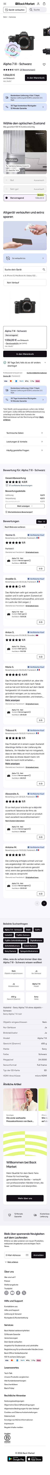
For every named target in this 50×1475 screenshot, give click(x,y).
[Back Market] (24, 4)
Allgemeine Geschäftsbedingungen (19, 1405)
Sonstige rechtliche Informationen (18, 1420)
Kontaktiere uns (10, 1306)
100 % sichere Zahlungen (14, 1357)
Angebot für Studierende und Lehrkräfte (21, 1345)
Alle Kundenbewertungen (15, 1380)
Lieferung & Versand (12, 1314)
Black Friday (9, 1388)
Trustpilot (8, 1288)
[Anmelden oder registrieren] (38, 3)
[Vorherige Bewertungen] (37, 903)
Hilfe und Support (11, 1310)
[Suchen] (31, 10)
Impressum (9, 1423)
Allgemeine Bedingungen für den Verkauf (21, 1408)
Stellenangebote (11, 1284)
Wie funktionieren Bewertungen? (20, 512)
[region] (25, 1108)
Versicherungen (11, 1338)
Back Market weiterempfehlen (17, 1330)
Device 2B (7, 376)
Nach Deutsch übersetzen (15, 821)
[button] (12, 50)
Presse (7, 1281)
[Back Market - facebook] (18, 1293)
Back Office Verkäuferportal (15, 1353)
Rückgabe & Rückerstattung (16, 1317)
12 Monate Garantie (12, 1334)
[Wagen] (44, 3)
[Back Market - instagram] (6, 1293)
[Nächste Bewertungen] (44, 903)
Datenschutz (9, 1416)
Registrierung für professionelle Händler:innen (23, 1349)
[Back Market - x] (24, 1293)
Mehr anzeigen (12, 700)
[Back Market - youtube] (12, 1293)
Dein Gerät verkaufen (13, 1342)
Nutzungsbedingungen (14, 1401)
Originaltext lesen (32, 552)
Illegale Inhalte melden (13, 1427)
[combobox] (25, 269)
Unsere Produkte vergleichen (16, 1377)
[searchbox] (40, 9)
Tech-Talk (8, 1373)
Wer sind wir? (9, 1277)
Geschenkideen (11, 1384)
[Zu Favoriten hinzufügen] (44, 64)
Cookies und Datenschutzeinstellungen (20, 1412)
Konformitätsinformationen (37, 373)
